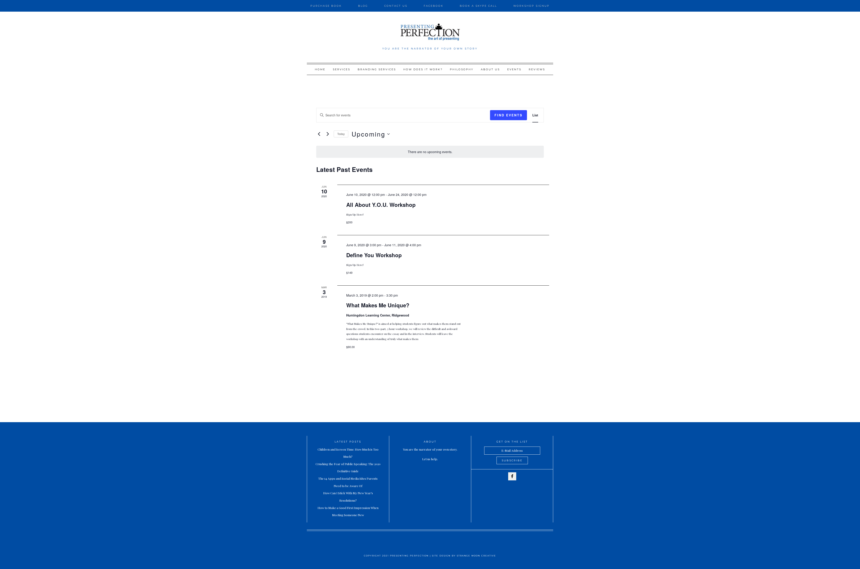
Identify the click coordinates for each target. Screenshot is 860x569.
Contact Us (395, 5)
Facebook (433, 5)
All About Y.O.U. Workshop (381, 204)
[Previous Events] (319, 134)
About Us (490, 69)
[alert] (430, 152)
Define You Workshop (374, 255)
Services (341, 69)
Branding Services (377, 69)
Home (320, 69)
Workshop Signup (531, 5)
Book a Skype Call (478, 5)
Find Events (508, 115)
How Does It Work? (423, 69)
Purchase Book (326, 5)
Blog (363, 5)
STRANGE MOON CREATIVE (476, 555)
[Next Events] (327, 134)
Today (341, 134)
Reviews (537, 69)
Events (514, 69)
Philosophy (461, 69)
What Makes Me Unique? (377, 305)
